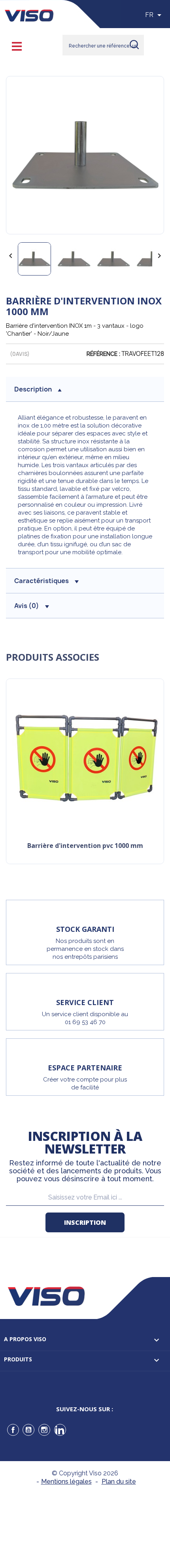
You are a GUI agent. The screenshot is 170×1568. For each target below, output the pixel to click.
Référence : (103, 354)
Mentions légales (66, 1481)
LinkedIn (60, 1429)
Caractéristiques (41, 580)
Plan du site (119, 1481)
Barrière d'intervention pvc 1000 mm (85, 846)
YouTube (28, 1429)
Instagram (44, 1429)
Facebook (13, 1429)
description (33, 389)
